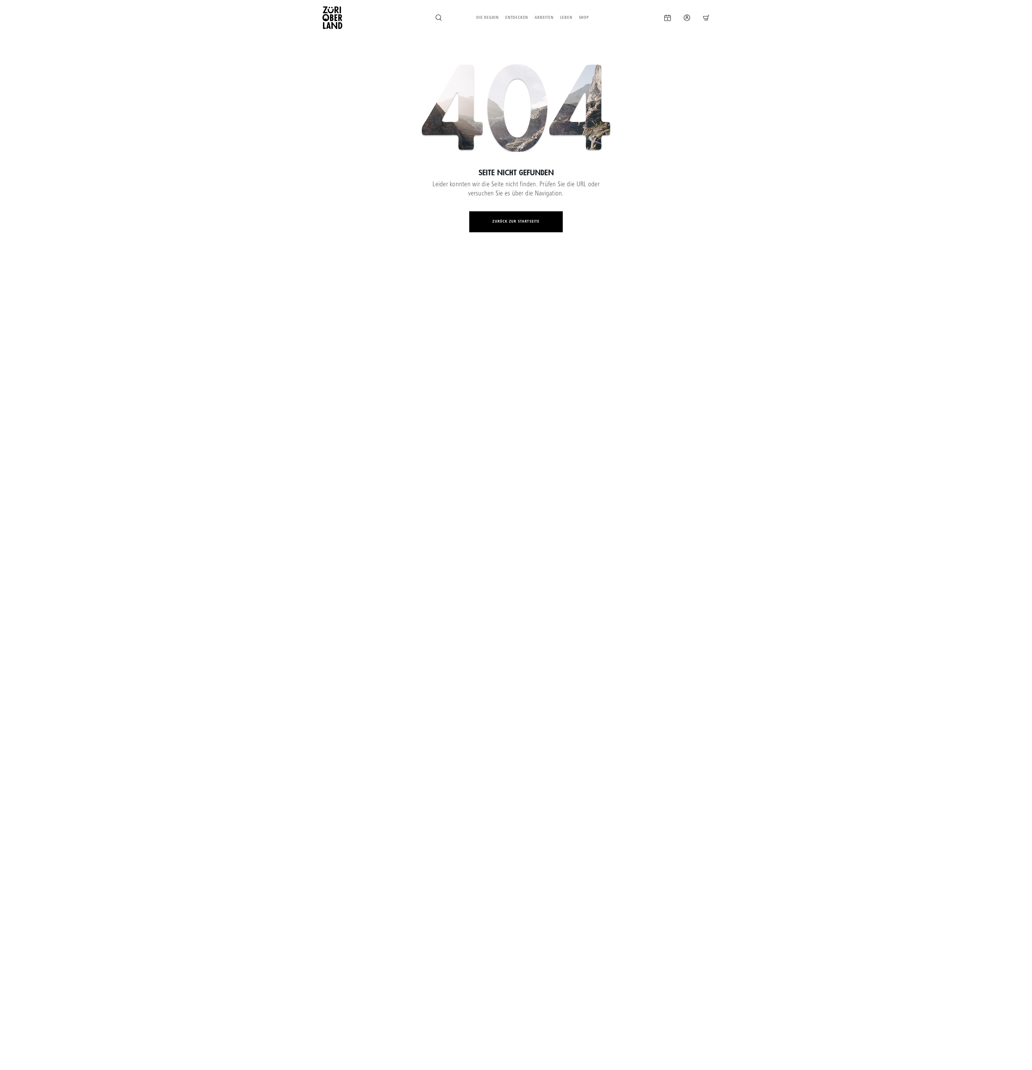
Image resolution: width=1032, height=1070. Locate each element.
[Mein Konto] (686, 17)
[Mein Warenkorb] (706, 17)
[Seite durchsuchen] (438, 17)
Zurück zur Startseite (515, 222)
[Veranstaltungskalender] (667, 17)
